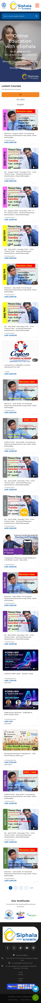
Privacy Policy (13, 999)
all (20, 94)
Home (20, 972)
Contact (20, 978)
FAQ (20, 981)
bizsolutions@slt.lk (22, 955)
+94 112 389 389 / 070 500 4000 (22, 963)
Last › (32, 888)
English (20, 104)
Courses (20, 974)
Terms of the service (27, 999)
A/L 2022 (21, 99)
